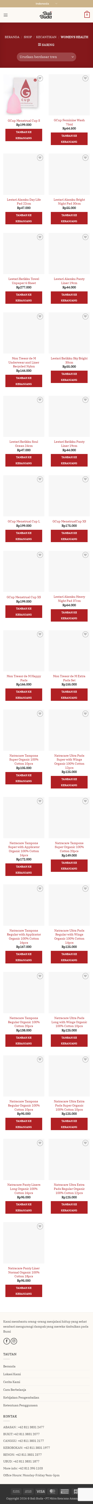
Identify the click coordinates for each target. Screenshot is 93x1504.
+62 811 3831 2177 (31, 1441)
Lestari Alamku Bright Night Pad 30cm (69, 202)
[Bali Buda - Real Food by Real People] (46, 15)
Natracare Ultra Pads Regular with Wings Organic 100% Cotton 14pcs (69, 937)
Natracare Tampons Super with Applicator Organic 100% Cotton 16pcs (24, 849)
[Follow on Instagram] (14, 1341)
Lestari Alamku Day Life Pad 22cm (24, 202)
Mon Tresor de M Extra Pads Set (69, 678)
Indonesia (42, 3)
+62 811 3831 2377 (29, 1454)
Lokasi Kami (12, 1374)
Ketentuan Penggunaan (20, 1405)
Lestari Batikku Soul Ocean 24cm (24, 444)
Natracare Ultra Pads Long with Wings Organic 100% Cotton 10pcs (69, 1022)
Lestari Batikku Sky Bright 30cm (69, 360)
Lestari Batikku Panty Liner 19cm (69, 444)
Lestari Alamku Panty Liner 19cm (69, 281)
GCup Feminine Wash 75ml (69, 122)
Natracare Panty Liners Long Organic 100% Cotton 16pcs (23, 1189)
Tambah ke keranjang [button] (24, 135)
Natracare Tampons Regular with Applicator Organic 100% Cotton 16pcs (24, 937)
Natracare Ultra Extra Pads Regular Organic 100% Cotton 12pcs (69, 1189)
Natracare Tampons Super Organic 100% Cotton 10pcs (23, 760)
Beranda (12, 37)
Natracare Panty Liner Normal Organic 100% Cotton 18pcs (24, 1272)
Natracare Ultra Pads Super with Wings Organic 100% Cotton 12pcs (69, 762)
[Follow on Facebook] (6, 1341)
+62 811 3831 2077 (26, 1434)
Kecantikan (46, 37)
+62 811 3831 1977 (37, 1448)
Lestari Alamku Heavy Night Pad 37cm (69, 599)
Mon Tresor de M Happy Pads (24, 678)
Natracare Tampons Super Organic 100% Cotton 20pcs (69, 847)
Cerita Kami (11, 1382)
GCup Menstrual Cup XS (24, 597)
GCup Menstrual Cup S (24, 121)
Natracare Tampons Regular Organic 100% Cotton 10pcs (24, 1105)
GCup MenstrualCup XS (69, 521)
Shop (28, 37)
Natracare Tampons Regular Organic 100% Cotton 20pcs (24, 1022)
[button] (5, 15)
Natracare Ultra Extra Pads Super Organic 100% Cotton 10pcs (69, 1105)
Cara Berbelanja (14, 1390)
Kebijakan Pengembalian (21, 1397)
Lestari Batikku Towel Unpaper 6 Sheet (23, 281)
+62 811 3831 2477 (31, 1427)
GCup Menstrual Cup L (24, 521)
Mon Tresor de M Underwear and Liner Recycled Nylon (23, 362)
